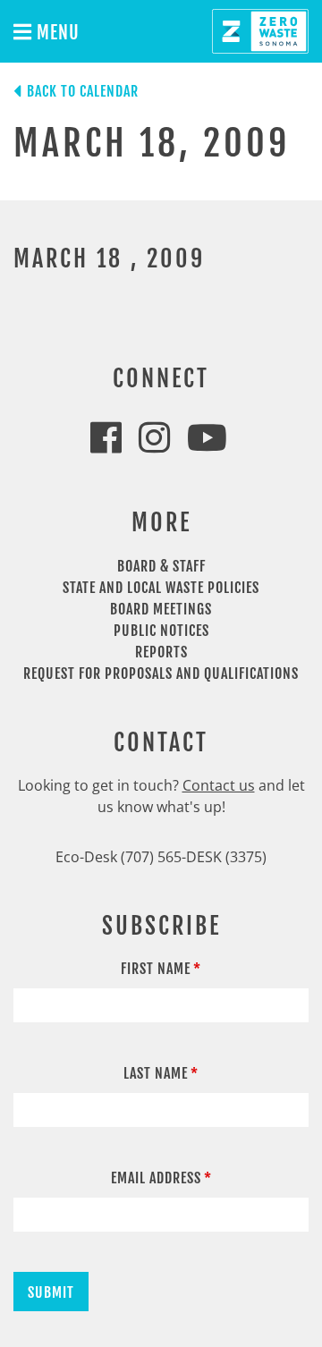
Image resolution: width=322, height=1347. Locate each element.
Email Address (156, 1178)
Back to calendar (83, 91)
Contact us (218, 785)
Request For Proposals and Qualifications (161, 673)
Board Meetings (161, 609)
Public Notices (161, 631)
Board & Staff (161, 566)
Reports (161, 652)
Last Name (155, 1073)
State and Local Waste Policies (161, 588)
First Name (156, 969)
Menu (56, 32)
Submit (51, 1292)
